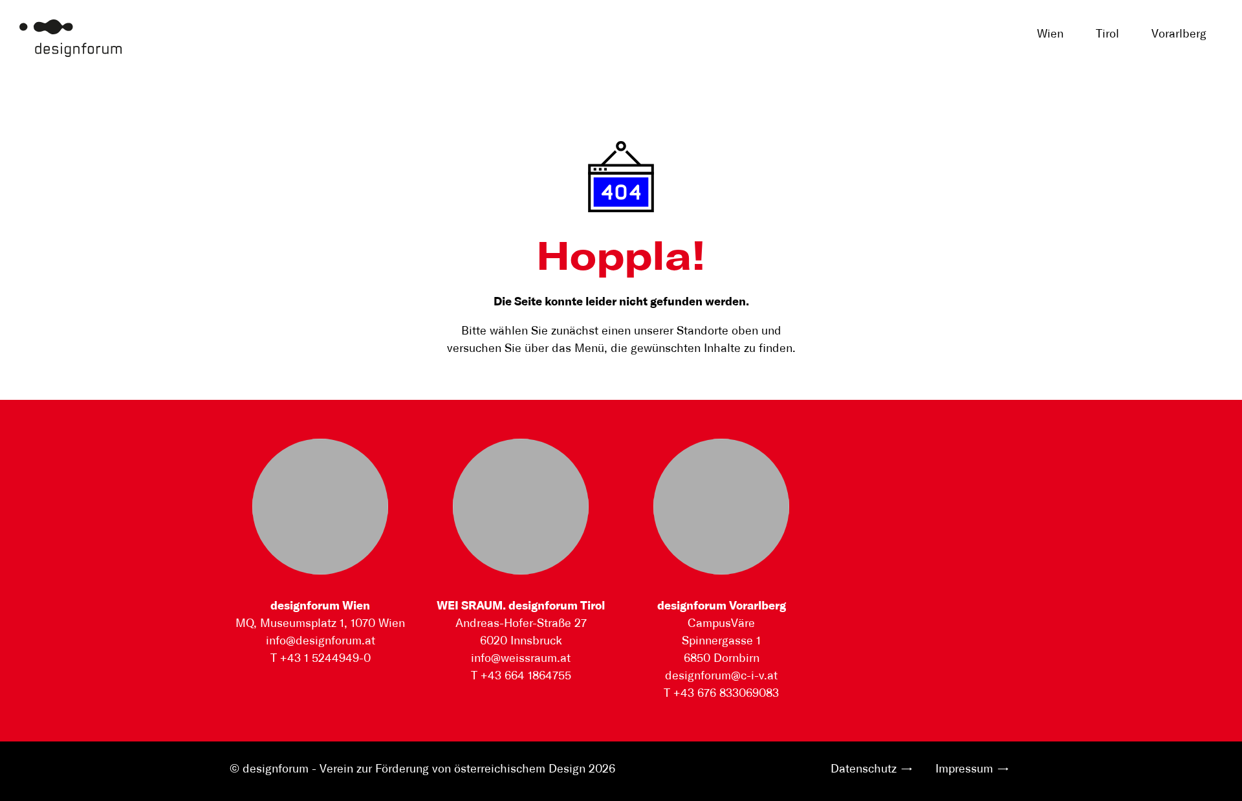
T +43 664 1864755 (521, 676)
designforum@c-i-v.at (721, 676)
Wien (1050, 34)
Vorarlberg (1178, 34)
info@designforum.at (320, 641)
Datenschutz (864, 769)
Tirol (1107, 34)
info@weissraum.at (521, 658)
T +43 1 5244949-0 (320, 658)
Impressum (964, 769)
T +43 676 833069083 (721, 693)
